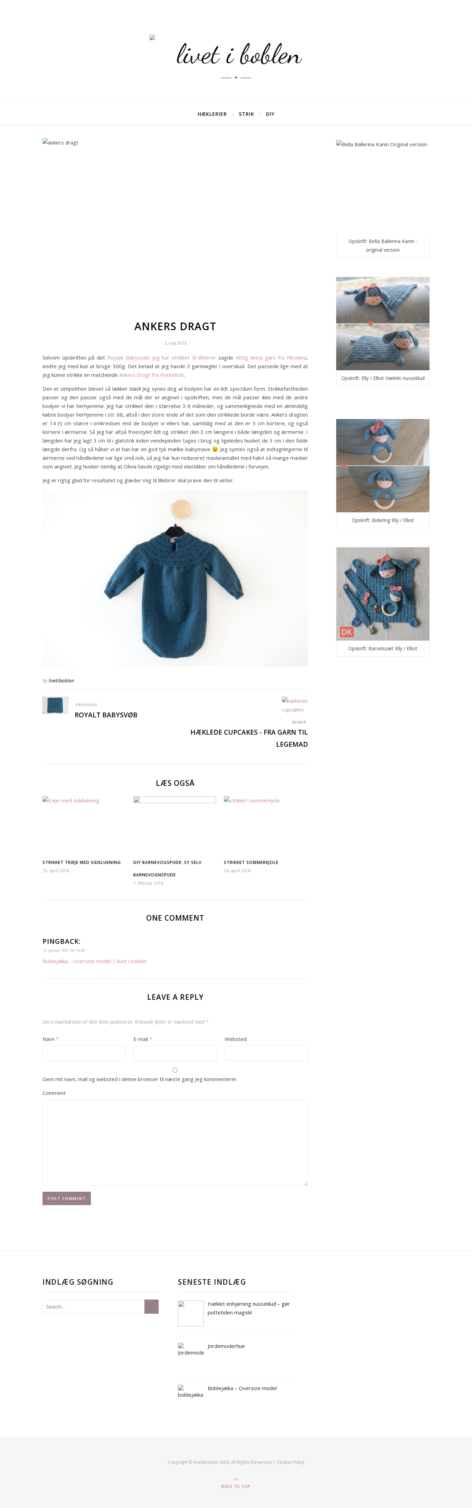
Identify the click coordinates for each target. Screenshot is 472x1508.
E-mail (142, 1038)
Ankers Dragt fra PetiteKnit (151, 374)
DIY (270, 114)
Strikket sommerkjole (251, 862)
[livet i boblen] (236, 52)
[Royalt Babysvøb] (55, 705)
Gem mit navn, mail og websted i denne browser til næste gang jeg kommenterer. (140, 1079)
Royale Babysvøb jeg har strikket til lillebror (161, 357)
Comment (54, 1092)
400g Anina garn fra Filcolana (271, 357)
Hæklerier (212, 114)
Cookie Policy (290, 1462)
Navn (51, 1038)
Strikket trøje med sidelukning (82, 862)
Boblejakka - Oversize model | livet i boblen (95, 961)
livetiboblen (61, 680)
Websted (236, 1038)
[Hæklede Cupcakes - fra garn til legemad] (295, 705)
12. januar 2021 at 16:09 (64, 950)
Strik (246, 114)
